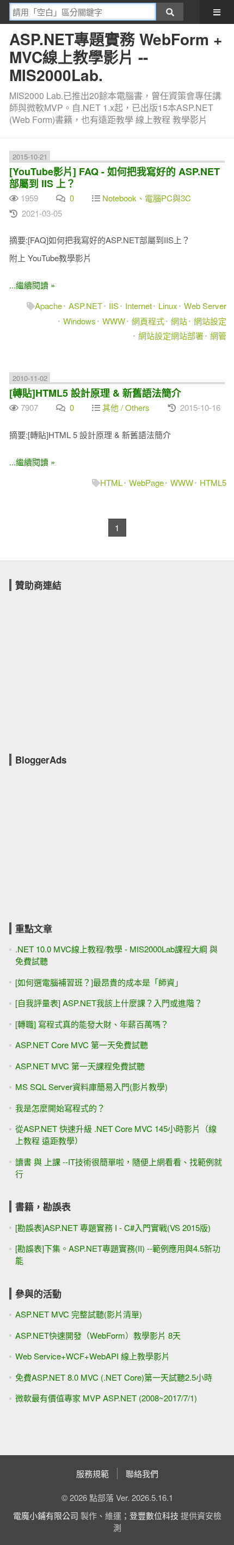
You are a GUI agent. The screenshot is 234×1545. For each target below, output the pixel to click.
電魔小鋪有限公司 (45, 1515)
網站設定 (210, 321)
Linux (167, 305)
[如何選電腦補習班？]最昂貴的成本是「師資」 (99, 982)
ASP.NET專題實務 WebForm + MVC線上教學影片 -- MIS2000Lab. (115, 57)
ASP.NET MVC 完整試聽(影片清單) (78, 1314)
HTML (111, 482)
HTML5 (213, 482)
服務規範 (92, 1473)
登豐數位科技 (154, 1515)
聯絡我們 (142, 1473)
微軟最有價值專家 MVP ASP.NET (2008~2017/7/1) (106, 1398)
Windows (79, 321)
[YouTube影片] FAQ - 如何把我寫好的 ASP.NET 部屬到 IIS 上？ (114, 177)
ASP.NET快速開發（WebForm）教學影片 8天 (98, 1335)
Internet (138, 305)
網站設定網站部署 (171, 335)
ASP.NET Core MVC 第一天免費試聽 (81, 1044)
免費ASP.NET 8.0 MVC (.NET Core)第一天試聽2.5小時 (113, 1377)
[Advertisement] (91, 665)
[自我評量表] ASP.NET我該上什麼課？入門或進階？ (108, 1002)
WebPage (146, 482)
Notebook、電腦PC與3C (146, 198)
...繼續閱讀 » (32, 285)
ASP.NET (85, 305)
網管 (218, 335)
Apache (48, 305)
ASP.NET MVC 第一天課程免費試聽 (80, 1066)
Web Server (205, 305)
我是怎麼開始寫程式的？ (60, 1107)
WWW (113, 321)
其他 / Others (126, 407)
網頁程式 (148, 321)
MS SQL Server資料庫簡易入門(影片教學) (91, 1086)
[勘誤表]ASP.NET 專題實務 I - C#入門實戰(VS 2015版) (113, 1227)
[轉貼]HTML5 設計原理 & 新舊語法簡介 (95, 393)
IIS (114, 305)
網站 (179, 321)
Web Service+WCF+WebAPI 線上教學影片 (92, 1356)
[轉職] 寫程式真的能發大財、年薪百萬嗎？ (92, 1024)
